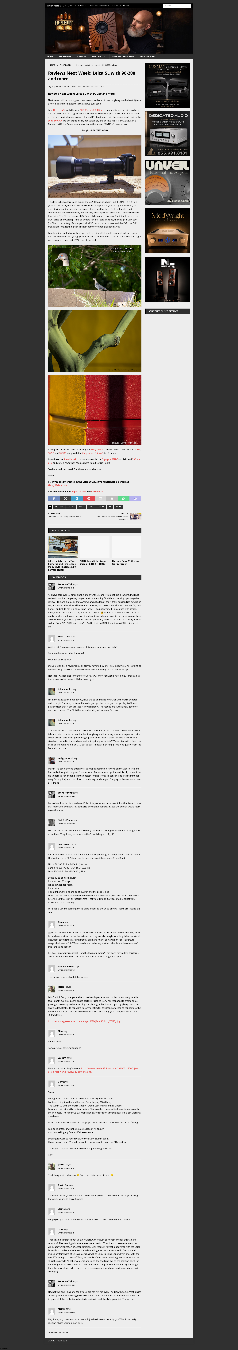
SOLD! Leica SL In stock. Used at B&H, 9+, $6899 (93, 562)
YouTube (81, 56)
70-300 (62, 453)
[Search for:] (177, 5)
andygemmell (65, 758)
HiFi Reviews (65, 56)
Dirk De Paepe (65, 820)
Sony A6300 (97, 449)
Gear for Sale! (147, 56)
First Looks (71, 86)
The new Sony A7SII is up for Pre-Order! (125, 562)
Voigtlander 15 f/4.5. (93, 453)
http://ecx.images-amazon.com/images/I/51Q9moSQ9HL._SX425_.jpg (84, 1021)
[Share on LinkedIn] (77, 498)
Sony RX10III (69, 459)
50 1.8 (51, 453)
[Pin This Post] (88, 498)
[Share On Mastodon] (135, 498)
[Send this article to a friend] (100, 498)
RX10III (101, 507)
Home (50, 56)
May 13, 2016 (57, 86)
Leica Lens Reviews (90, 86)
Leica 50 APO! (55, 120)
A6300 (81, 507)
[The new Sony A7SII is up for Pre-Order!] (126, 547)
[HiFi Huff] (119, 52)
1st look (59, 507)
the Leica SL (59, 110)
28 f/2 (137, 449)
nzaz (60, 1229)
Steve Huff (63, 584)
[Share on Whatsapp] (123, 498)
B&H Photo (97, 491)
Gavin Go (63, 1185)
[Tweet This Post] (65, 498)
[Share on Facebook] (54, 498)
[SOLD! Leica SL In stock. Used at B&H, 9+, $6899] (95, 547)
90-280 (71, 507)
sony (118, 507)
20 (103, 86)
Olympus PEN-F (110, 459)
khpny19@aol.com (58, 485)
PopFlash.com (78, 491)
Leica (79, 86)
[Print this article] (112, 498)
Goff (60, 1081)
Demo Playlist (99, 56)
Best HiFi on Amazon (123, 56)
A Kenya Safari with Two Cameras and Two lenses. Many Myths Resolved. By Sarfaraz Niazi (62, 565)
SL (110, 507)
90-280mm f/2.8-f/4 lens (92, 110)
